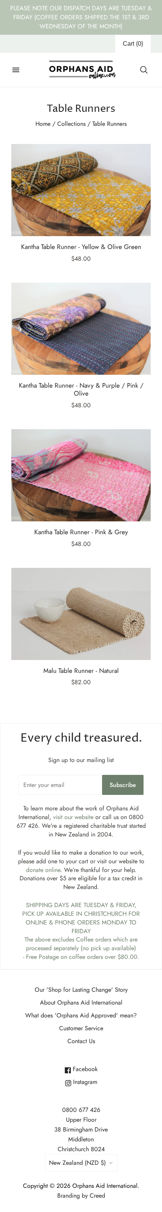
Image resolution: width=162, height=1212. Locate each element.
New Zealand (77, 1162)
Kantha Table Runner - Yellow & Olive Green (81, 246)
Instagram (84, 1082)
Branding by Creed (81, 1195)
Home (42, 123)
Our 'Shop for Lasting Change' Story (81, 989)
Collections (71, 123)
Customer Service (81, 1028)
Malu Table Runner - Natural (81, 670)
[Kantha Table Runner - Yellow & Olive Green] (81, 190)
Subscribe (123, 785)
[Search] (144, 70)
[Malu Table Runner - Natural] (81, 614)
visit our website (73, 817)
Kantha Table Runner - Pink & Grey (81, 531)
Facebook (84, 1069)
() (133, 43)
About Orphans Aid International (81, 1002)
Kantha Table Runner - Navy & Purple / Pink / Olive (81, 389)
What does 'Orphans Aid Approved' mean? (81, 1015)
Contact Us (81, 1041)
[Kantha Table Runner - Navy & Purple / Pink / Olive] (81, 329)
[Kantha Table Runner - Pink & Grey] (81, 475)
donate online (43, 870)
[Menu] (15, 69)
